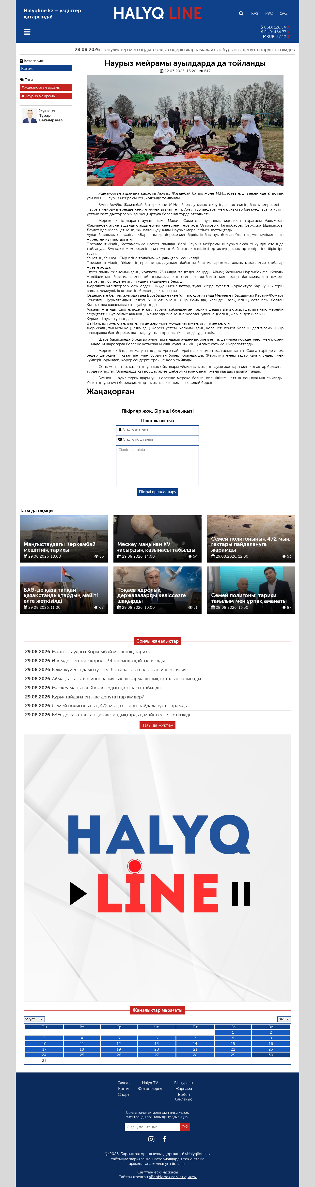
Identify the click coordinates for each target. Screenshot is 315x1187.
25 (82, 1055)
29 (233, 1055)
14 (195, 1043)
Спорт (123, 1094)
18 (82, 1049)
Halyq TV (150, 1082)
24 (44, 1055)
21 (195, 1049)
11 (82, 1043)
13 (157, 1043)
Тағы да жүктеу (157, 725)
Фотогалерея (150, 1088)
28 (195, 1055)
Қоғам (26, 68)
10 (44, 1043)
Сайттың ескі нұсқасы (157, 1172)
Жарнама (183, 1088)
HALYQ (157, 13)
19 (119, 1049)
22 (233, 1049)
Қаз (254, 13)
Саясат (123, 1082)
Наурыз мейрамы (40, 96)
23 (270, 1049)
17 (44, 1049)
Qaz (283, 13)
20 (156, 1049)
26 (119, 1055)
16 (271, 1043)
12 (119, 1043)
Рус (269, 13)
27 (157, 1055)
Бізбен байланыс (183, 1096)
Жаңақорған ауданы (42, 87)
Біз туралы (183, 1082)
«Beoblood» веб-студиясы (173, 1176)
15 (233, 1043)
